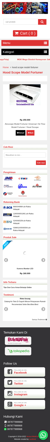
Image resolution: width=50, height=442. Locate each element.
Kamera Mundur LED (25, 269)
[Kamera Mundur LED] (25, 253)
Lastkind (32, 439)
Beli (31, 133)
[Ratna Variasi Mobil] (25, 13)
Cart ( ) (27, 33)
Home (6, 67)
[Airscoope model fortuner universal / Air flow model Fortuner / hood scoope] (25, 104)
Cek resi (41, 163)
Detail (21, 133)
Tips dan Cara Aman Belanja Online (17, 287)
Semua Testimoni (38, 320)
